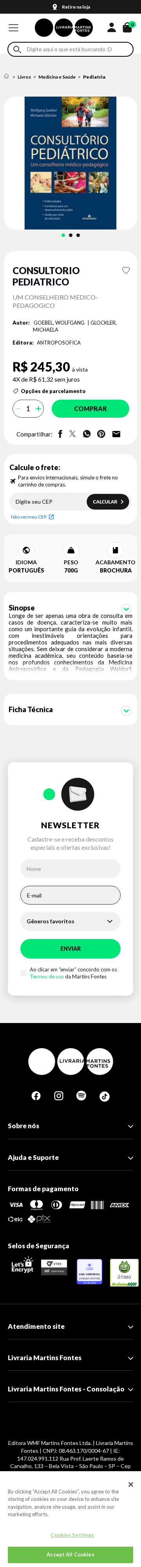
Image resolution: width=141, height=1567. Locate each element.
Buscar (17, 49)
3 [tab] (78, 235)
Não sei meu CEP (29, 517)
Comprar (90, 408)
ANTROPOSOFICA (59, 342)
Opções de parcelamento (53, 391)
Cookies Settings (72, 1535)
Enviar (70, 948)
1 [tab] (63, 235)
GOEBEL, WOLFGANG (60, 323)
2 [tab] (70, 235)
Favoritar (125, 270)
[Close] (130, 1484)
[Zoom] (70, 163)
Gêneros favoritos (50, 921)
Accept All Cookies (70, 1554)
